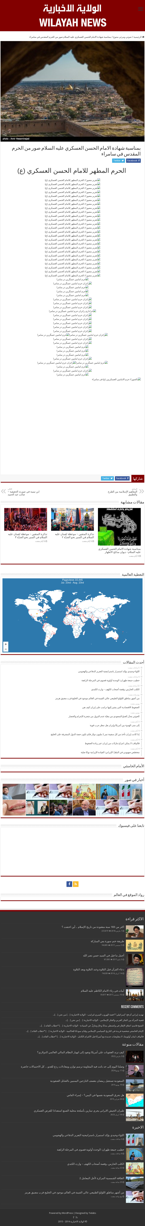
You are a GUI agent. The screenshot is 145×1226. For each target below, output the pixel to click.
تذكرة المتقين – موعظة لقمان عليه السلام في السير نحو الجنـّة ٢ (74, 536)
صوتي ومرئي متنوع (122, 37)
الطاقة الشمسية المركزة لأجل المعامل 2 (101, 1178)
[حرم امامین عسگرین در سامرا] (72, 279)
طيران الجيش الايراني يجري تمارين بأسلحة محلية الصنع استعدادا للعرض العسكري (79, 1110)
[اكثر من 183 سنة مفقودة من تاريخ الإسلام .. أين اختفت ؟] (135, 931)
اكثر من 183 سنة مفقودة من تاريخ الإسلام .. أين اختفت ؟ (93, 927)
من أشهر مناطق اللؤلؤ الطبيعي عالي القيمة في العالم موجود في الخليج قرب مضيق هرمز (74, 1192)
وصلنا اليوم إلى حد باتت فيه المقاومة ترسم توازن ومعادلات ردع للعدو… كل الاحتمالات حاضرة (72, 1066)
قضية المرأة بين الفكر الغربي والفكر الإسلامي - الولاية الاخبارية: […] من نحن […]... (104, 1020)
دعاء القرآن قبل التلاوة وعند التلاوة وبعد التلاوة (98, 969)
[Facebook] (69, 884)
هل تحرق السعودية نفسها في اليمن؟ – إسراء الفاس (95, 1095)
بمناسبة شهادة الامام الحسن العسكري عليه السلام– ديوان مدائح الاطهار (119, 550)
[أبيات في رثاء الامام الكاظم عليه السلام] (135, 995)
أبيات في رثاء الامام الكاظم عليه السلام (102, 990)
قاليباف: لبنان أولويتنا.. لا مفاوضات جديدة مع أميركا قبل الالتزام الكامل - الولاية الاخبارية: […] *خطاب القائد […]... (90, 1036)
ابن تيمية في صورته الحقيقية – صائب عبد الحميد (23, 492)
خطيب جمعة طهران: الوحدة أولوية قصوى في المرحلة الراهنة (90, 1149)
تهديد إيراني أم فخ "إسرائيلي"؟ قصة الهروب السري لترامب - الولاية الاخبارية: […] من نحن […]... (98, 1014)
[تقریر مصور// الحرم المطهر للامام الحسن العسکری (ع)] (72, 180)
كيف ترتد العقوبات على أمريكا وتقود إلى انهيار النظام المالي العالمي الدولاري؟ (80, 1052)
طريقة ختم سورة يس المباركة (107, 941)
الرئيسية (138, 37)
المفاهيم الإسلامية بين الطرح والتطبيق (122, 492)
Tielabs (92, 1213)
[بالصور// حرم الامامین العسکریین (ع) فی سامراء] (72, 425)
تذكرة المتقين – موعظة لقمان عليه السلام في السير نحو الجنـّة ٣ (27, 536)
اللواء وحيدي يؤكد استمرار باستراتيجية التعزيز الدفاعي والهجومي (88, 1135)
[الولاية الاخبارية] (72, 8)
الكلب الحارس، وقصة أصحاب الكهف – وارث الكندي (95, 1164)
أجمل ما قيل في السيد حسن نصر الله (103, 955)
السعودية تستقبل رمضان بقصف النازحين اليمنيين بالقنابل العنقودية (87, 1080)
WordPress (67, 1213)
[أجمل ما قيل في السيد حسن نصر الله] (135, 960)
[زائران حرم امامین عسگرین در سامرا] (72, 283)
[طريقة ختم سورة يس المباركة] (135, 946)
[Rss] (76, 884)
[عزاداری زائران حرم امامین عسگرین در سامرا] (72, 311)
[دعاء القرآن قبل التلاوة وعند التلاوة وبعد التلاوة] (135, 977)
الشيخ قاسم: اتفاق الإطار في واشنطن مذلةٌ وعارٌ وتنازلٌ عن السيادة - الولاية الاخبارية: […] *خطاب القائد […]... (92, 1025)
